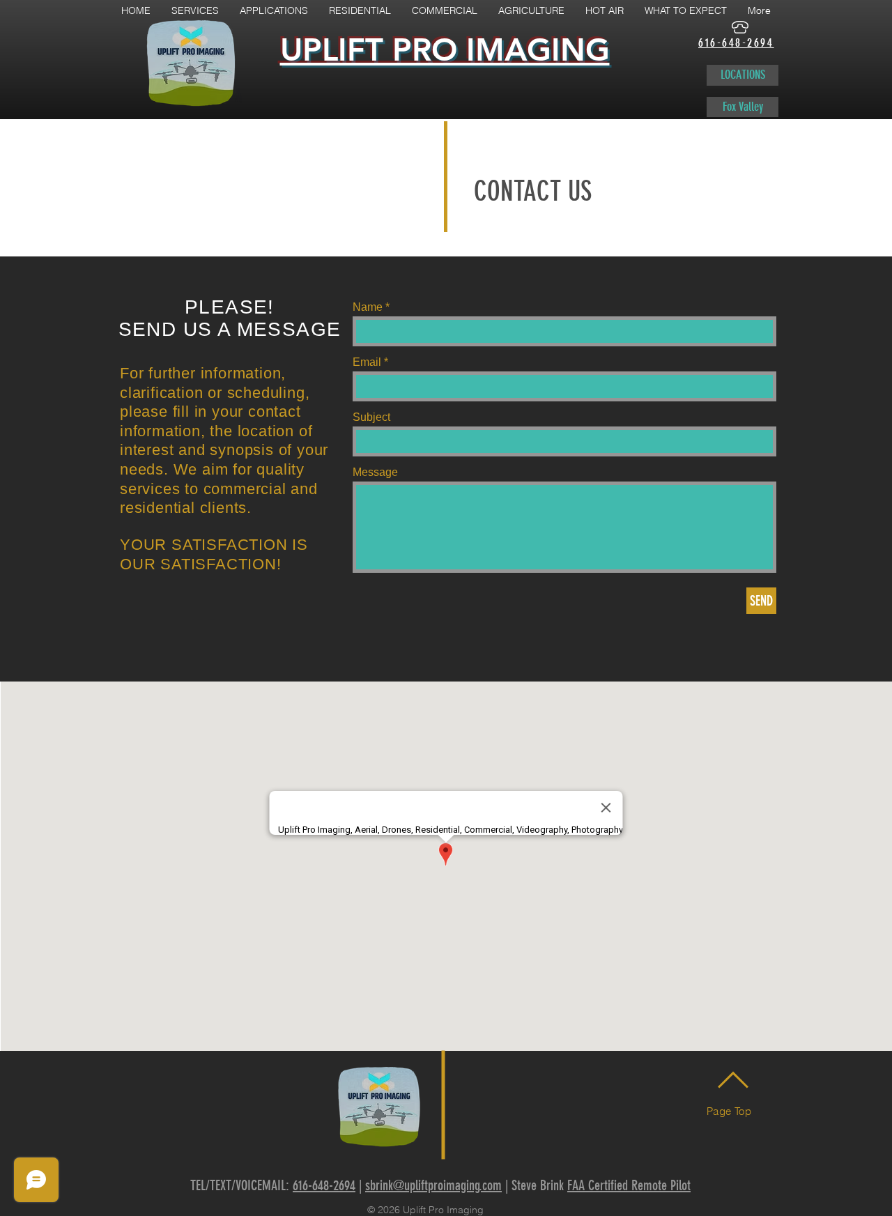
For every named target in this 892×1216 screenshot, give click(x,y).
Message (375, 472)
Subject (371, 417)
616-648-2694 (324, 1185)
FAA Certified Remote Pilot (629, 1185)
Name (368, 307)
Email (367, 362)
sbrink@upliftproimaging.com (433, 1185)
